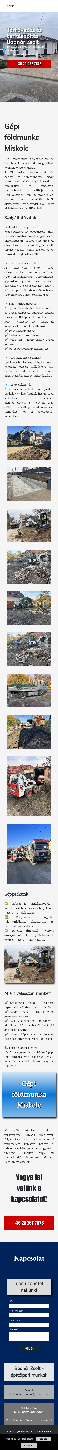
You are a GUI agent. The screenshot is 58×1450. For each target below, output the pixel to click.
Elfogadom (29, 1445)
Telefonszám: (29, 1408)
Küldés (29, 1348)
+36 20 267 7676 (29, 63)
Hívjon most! (44, 1420)
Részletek (43, 1438)
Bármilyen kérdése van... (21, 1420)
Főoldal (10, 6)
